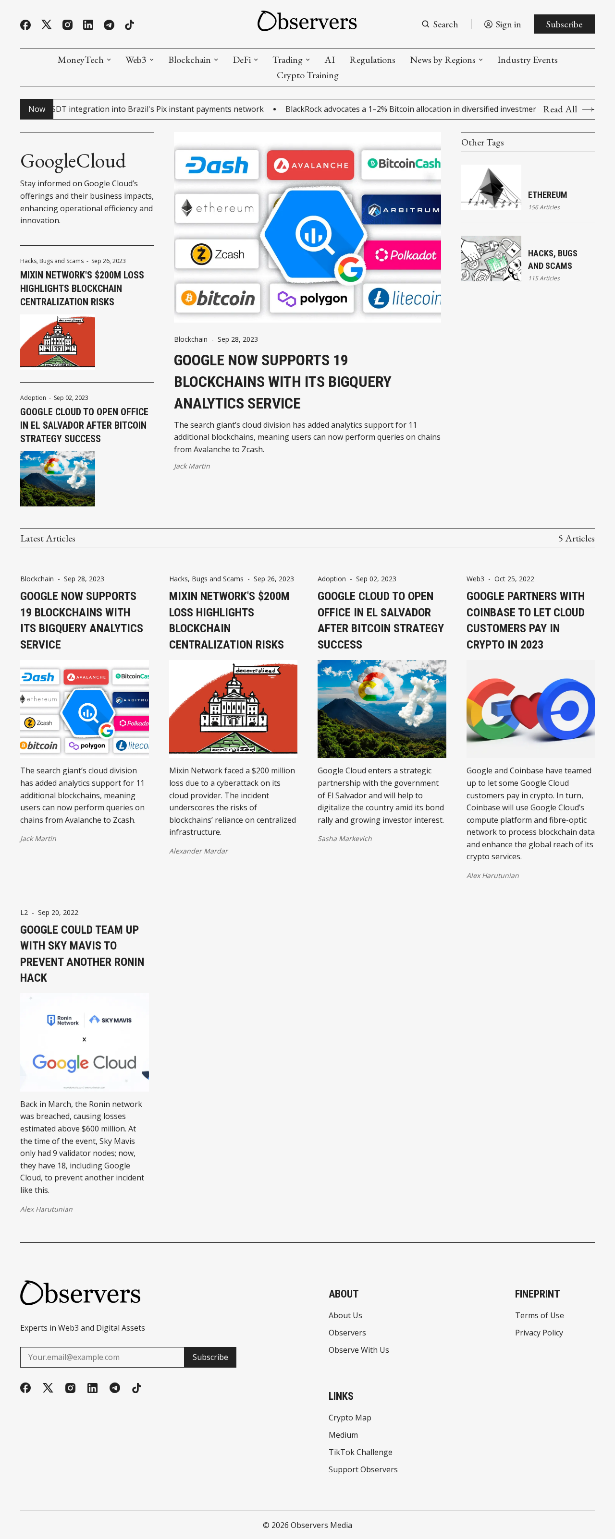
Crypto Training (308, 75)
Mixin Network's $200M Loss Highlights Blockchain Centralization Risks (82, 288)
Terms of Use (539, 1315)
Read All (560, 109)
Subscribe (564, 24)
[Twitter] (46, 25)
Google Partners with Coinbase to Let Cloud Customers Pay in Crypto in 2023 (526, 620)
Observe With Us (359, 1350)
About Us (345, 1315)
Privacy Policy (539, 1332)
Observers (347, 1332)
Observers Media (321, 1525)
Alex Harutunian (493, 875)
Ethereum (547, 195)
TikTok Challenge (361, 1452)
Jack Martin (192, 465)
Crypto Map (350, 1417)
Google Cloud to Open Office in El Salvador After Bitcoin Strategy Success (84, 425)
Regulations (372, 59)
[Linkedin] (88, 25)
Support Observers (363, 1469)
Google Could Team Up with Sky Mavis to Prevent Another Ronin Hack (82, 954)
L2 (24, 912)
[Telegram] (109, 25)
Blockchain (189, 59)
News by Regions (443, 59)
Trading (287, 59)
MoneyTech (81, 59)
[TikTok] (129, 25)
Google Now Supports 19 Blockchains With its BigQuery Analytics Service (283, 381)
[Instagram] (67, 25)
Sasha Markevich (345, 838)
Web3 (136, 59)
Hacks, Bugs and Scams (52, 261)
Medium (343, 1435)
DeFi (242, 59)
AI (329, 59)
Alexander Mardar (198, 850)
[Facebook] (25, 25)
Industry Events (527, 59)
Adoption (33, 398)
